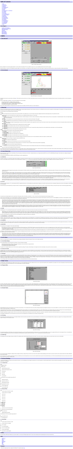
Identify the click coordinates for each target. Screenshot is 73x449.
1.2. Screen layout (4, 5)
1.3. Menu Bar (4, 6)
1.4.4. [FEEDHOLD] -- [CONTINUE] (7, 10)
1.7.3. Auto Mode (4, 23)
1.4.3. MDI (3, 9)
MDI (2, 442)
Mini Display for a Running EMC (6, 28)
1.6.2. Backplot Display (5, 18)
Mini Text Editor (4, 31)
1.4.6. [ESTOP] (4, 12)
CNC (2, 439)
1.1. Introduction (4, 4)
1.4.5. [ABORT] (4, 11)
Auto (2, 438)
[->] (72, 1)
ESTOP (3, 440)
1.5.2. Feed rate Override (5, 14)
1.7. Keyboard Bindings (5, 20)
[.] (7, 100)
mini (2, 443)
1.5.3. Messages (4, 15)
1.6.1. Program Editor (5, 17)
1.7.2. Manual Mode (4, 22)
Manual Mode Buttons (5, 29)
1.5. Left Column (4, 13)
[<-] (70, 1)
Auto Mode (3, 30)
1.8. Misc (3, 24)
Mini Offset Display (4, 33)
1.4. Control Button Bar (5, 7)
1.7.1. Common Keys (5, 21)
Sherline (3, 444)
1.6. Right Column (4, 16)
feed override (3, 441)
